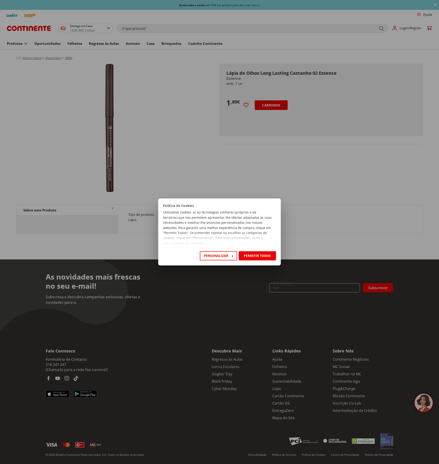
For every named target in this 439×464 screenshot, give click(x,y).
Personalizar (216, 255)
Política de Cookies (188, 243)
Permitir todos (257, 255)
